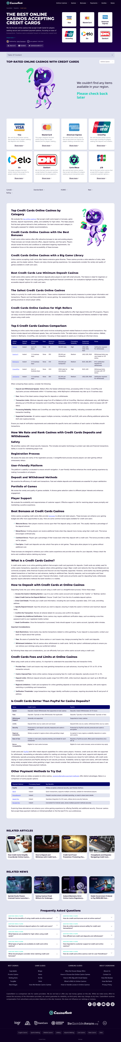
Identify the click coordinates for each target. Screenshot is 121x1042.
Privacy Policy (107, 985)
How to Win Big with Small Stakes (75, 978)
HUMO (63, 190)
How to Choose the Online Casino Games (75, 974)
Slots (40, 981)
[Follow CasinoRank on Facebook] (90, 1004)
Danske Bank (38, 190)
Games (73, 3)
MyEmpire (15, 362)
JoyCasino (15, 376)
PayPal (26, 752)
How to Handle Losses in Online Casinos (75, 985)
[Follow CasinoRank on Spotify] (108, 1004)
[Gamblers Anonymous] (28, 1023)
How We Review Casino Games (40, 985)
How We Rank (107, 981)
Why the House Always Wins (75, 971)
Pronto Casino (13, 974)
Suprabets (13, 971)
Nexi (90, 190)
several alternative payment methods (66, 776)
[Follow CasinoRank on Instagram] (94, 1004)
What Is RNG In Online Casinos (75, 981)
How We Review (107, 978)
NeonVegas (13, 985)
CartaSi (9, 190)
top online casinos (29, 219)
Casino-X (15, 354)
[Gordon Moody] (57, 1023)
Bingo (40, 971)
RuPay (8, 193)
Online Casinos (61, 3)
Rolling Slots (13, 978)
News (113, 3)
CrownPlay (15, 369)
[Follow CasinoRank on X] (99, 1004)
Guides (103, 3)
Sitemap (80, 1039)
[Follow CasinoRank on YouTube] (103, 1004)
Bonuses (83, 3)
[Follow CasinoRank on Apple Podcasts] (113, 1004)
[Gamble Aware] (83, 1023)
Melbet (14, 347)
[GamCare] (41, 1023)
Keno (40, 974)
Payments (93, 3)
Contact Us (107, 974)
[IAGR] (17, 1023)
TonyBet (13, 981)
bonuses (52, 516)
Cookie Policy (42, 1039)
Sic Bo (40, 978)
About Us (107, 971)
